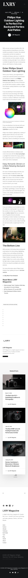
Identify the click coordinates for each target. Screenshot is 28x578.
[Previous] (14, 475)
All (21, 378)
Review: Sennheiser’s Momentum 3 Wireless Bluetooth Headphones (12, 464)
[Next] (16, 475)
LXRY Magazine (16, 34)
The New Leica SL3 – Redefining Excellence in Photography (12, 397)
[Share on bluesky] (4, 322)
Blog (4, 537)
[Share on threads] (4, 314)
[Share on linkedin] (4, 318)
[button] (24, 4)
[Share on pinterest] (4, 316)
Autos (4, 525)
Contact (4, 543)
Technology (14, 13)
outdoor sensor (10, 213)
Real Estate (5, 533)
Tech (4, 535)
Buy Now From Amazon (11, 275)
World (4, 539)
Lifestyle (4, 529)
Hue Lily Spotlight (20, 154)
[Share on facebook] (4, 310)
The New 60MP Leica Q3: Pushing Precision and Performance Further (12, 430)
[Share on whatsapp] (4, 320)
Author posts (5, 356)
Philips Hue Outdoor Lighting (10, 304)
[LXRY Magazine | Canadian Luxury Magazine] (9, 4)
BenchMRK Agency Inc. (9, 559)
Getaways (5, 531)
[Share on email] (4, 326)
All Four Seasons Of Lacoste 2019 (12, 289)
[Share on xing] (4, 324)
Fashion (4, 527)
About (4, 541)
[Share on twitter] (4, 312)
